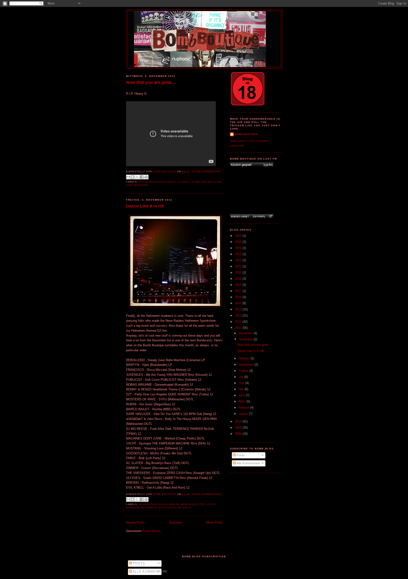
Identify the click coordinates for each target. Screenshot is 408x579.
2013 (238, 315)
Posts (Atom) (151, 531)
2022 (238, 260)
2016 (238, 297)
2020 (238, 272)
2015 (238, 303)
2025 (238, 242)
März (242, 401)
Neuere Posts (135, 522)
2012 (238, 321)
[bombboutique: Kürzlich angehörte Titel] (251, 164)
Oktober (245, 358)
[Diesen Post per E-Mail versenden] (128, 177)
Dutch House (156, 182)
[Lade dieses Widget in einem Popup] (270, 216)
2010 (238, 421)
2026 (238, 235)
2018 (238, 285)
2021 (238, 266)
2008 (238, 433)
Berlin (174, 504)
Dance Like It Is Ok (145, 206)
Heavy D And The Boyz (198, 182)
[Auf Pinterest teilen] (146, 177)
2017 (238, 291)
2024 (238, 248)
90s (141, 182)
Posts (240, 455)
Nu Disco (184, 507)
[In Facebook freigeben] (141, 177)
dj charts (149, 507)
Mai (242, 389)
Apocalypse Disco (153, 504)
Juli (241, 377)
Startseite (175, 522)
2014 (238, 309)
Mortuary (141, 185)
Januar (244, 413)
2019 (238, 278)
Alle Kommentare (248, 463)
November (246, 339)
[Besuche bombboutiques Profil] (259, 216)
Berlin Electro (193, 504)
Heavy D (174, 182)
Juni (242, 383)
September (247, 364)
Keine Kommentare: (207, 171)
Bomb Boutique (246, 134)
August (244, 370)
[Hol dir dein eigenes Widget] (240, 216)
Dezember (246, 333)
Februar (244, 407)
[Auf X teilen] (137, 177)
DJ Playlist (167, 507)
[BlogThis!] (132, 177)
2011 (238, 328)
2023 (238, 254)
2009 (238, 427)
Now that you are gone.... (151, 82)
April (242, 395)
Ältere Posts (214, 522)
